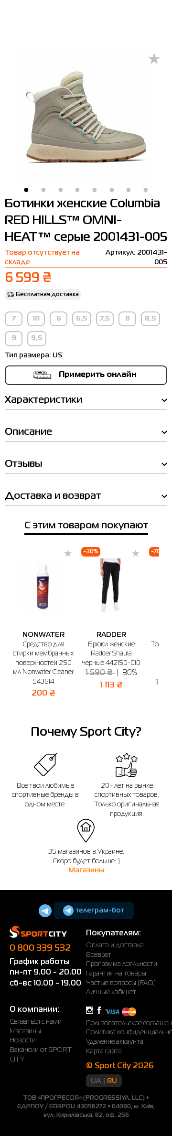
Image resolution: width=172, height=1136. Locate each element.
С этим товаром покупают (86, 526)
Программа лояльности (121, 964)
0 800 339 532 (40, 948)
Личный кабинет (111, 992)
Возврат (98, 955)
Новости (23, 1040)
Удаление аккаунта (114, 1042)
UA (96, 1081)
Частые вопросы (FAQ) (121, 983)
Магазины (86, 870)
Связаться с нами (36, 1022)
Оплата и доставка (115, 945)
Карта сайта (104, 1051)
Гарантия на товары (116, 973)
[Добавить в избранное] (154, 59)
